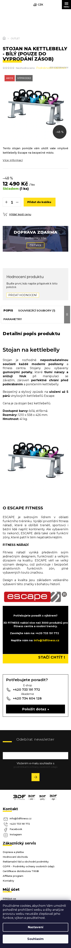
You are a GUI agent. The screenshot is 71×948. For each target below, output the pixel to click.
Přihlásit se (37, 777)
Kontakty (8, 880)
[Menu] (66, 4)
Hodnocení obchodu (15, 856)
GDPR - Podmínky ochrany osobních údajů (28, 866)
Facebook (16, 829)
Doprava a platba (13, 852)
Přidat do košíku (39, 202)
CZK (40, 4)
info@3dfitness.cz (20, 818)
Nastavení (35, 927)
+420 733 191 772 (20, 823)
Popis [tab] (8, 310)
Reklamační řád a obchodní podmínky (26, 861)
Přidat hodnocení (22, 295)
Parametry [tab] (12, 319)
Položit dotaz (34, 709)
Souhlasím (35, 939)
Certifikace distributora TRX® (21, 871)
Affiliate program (13, 875)
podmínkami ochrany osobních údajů (36, 766)
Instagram (16, 834)
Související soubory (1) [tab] (36, 310)
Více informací (13, 160)
